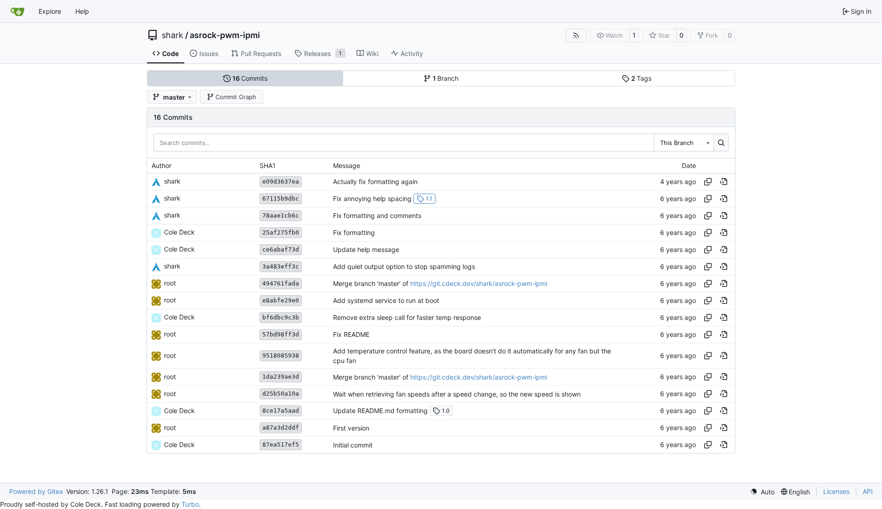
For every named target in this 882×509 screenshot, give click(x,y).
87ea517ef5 (280, 444)
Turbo (190, 504)
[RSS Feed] (576, 35)
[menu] (762, 492)
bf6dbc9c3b (280, 317)
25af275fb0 (280, 232)
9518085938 (280, 355)
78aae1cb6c (280, 215)
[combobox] (683, 142)
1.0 (446, 410)
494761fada (280, 283)
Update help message (366, 249)
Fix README (351, 334)
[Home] (17, 11)
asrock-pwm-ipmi (225, 35)
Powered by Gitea (36, 491)
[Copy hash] (708, 182)
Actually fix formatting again (375, 181)
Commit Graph (235, 97)
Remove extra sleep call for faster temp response (407, 317)
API (868, 491)
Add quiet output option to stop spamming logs (404, 266)
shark (172, 35)
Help (82, 11)
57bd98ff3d (280, 334)
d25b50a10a (280, 393)
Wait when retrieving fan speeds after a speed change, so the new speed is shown (457, 394)
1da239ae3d (280, 376)
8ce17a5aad (280, 410)
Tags (641, 78)
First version (351, 428)
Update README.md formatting (380, 410)
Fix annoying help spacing (372, 198)
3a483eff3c (280, 266)
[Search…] (721, 142)
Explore (50, 11)
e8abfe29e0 (280, 300)
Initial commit (353, 445)
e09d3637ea (280, 181)
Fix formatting (354, 232)
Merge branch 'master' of (371, 283)
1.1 (429, 198)
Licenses (836, 491)
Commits (250, 78)
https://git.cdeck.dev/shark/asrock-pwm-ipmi (478, 283)
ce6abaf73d (280, 249)
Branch (446, 78)
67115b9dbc (280, 198)
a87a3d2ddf (280, 427)
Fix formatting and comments (377, 215)
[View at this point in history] (723, 182)
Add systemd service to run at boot (386, 300)
